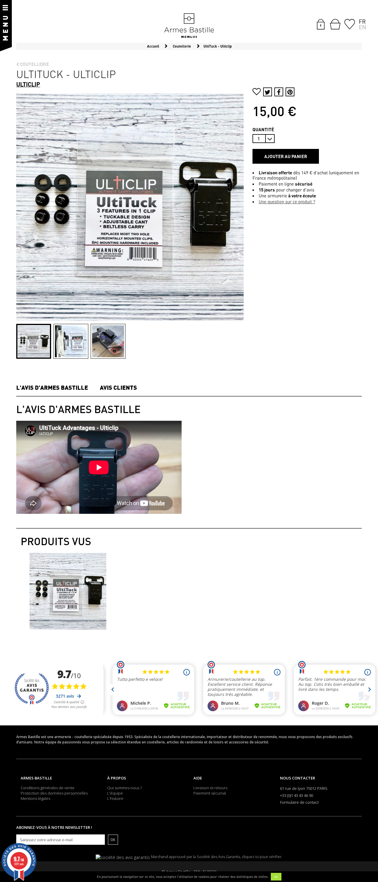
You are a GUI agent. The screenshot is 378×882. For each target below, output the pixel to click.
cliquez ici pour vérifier (261, 856)
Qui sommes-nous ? (124, 787)
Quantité (263, 129)
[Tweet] (267, 91)
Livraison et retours (210, 787)
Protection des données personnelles (54, 793)
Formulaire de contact (299, 802)
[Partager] (278, 91)
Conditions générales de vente (47, 787)
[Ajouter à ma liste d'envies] (256, 92)
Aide (197, 778)
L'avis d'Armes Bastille (52, 387)
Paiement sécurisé (209, 793)
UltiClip (28, 84)
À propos (116, 778)
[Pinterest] (290, 91)
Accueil (153, 46)
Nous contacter (297, 778)
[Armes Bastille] (189, 26)
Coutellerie (34, 64)
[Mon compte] (320, 24)
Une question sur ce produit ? (287, 201)
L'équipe (115, 793)
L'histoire (115, 798)
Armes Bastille (36, 778)
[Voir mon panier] (335, 24)
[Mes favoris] (349, 24)
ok (276, 877)
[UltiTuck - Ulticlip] (34, 341)
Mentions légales (35, 798)
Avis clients (118, 387)
